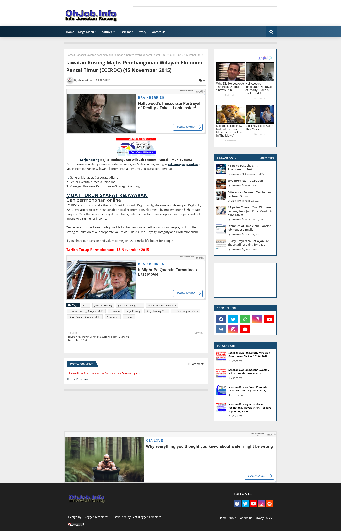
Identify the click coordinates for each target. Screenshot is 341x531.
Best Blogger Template (146, 517)
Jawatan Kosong (103, 305)
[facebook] (221, 319)
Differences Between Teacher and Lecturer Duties (250, 194)
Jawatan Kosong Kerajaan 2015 (86, 311)
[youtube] (269, 319)
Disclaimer (126, 32)
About (232, 518)
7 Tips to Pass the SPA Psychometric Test (242, 167)
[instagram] (257, 319)
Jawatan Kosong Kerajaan (162, 305)
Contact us (245, 518)
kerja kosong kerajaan (185, 311)
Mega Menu (86, 32)
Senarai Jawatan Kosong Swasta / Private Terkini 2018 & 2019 (248, 371)
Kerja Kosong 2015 (157, 311)
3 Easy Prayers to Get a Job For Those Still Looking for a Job (248, 242)
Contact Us (157, 32)
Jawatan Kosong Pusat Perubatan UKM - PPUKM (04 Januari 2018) (248, 388)
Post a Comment (78, 379)
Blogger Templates (96, 517)
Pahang (80, 55)
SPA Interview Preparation (245, 180)
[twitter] (233, 319)
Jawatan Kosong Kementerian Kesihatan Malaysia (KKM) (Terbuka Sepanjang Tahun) (250, 407)
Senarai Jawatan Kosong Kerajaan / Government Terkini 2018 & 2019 (250, 354)
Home (70, 32)
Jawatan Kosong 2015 (130, 305)
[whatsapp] (245, 319)
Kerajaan (115, 311)
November (112, 317)
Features (106, 32)
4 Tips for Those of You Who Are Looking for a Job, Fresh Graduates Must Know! (251, 211)
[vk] (221, 329)
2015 (85, 305)
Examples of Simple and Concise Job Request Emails (249, 227)
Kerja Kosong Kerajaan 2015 (84, 317)
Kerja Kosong (133, 311)
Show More (267, 158)
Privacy (141, 32)
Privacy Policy (263, 518)
